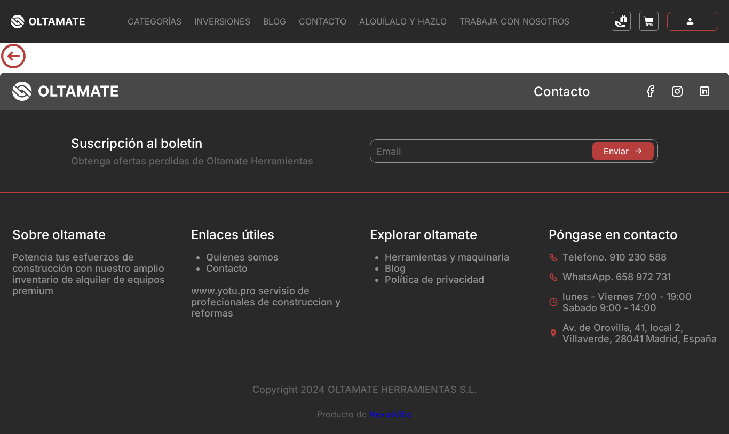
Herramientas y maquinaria (447, 257)
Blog (274, 21)
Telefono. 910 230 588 (614, 257)
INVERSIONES (222, 21)
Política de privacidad (434, 279)
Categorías (154, 21)
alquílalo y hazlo (403, 21)
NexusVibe (390, 414)
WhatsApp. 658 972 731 (616, 276)
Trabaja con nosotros (514, 21)
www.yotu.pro (223, 290)
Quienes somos (242, 257)
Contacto (322, 21)
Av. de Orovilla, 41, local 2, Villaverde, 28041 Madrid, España (639, 333)
